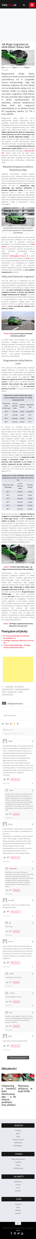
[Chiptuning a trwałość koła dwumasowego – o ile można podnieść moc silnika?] (10, 1077)
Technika (18, 1162)
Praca (18, 1207)
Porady (18, 1185)
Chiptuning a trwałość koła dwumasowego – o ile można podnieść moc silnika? (9, 1095)
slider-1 (21, 692)
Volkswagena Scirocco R (19, 256)
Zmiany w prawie (18, 1140)
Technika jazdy (18, 1168)
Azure (18, 1230)
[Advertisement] (18, 22)
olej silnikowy (9, 686)
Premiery (18, 1130)
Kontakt (18, 1213)
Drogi (18, 1136)
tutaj (27, 258)
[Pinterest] (15, 1233)
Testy (18, 1188)
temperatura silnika (7, 694)
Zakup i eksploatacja (18, 1159)
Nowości (18, 1191)
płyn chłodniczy (19, 686)
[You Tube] (22, 1233)
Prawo (18, 1165)
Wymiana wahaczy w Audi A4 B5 (25, 1088)
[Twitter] (18, 1233)
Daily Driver (13, 868)
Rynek (18, 1133)
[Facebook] (11, 1233)
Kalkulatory (18, 1182)
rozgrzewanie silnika (7, 689)
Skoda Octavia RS (12, 692)
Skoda (4, 692)
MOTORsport (18, 1146)
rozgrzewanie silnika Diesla (22, 689)
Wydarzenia (18, 1143)
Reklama (18, 1210)
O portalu (18, 1204)
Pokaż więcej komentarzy (18, 1057)
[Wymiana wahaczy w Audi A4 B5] (26, 1077)
